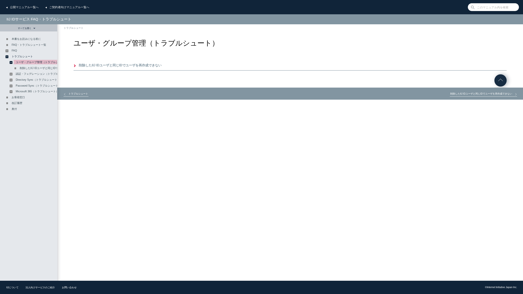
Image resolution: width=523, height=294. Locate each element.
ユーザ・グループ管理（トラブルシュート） (42, 62)
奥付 (14, 108)
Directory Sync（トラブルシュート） (38, 79)
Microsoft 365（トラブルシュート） (37, 91)
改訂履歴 (17, 103)
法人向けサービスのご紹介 (40, 287)
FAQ (14, 50)
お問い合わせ (69, 287)
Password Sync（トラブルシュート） (38, 85)
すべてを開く (24, 28)
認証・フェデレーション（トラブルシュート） (44, 73)
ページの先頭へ (500, 80)
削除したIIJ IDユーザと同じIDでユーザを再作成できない (120, 65)
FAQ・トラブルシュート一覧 (29, 44)
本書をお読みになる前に (26, 38)
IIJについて (12, 287)
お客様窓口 (18, 97)
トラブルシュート (73, 28)
